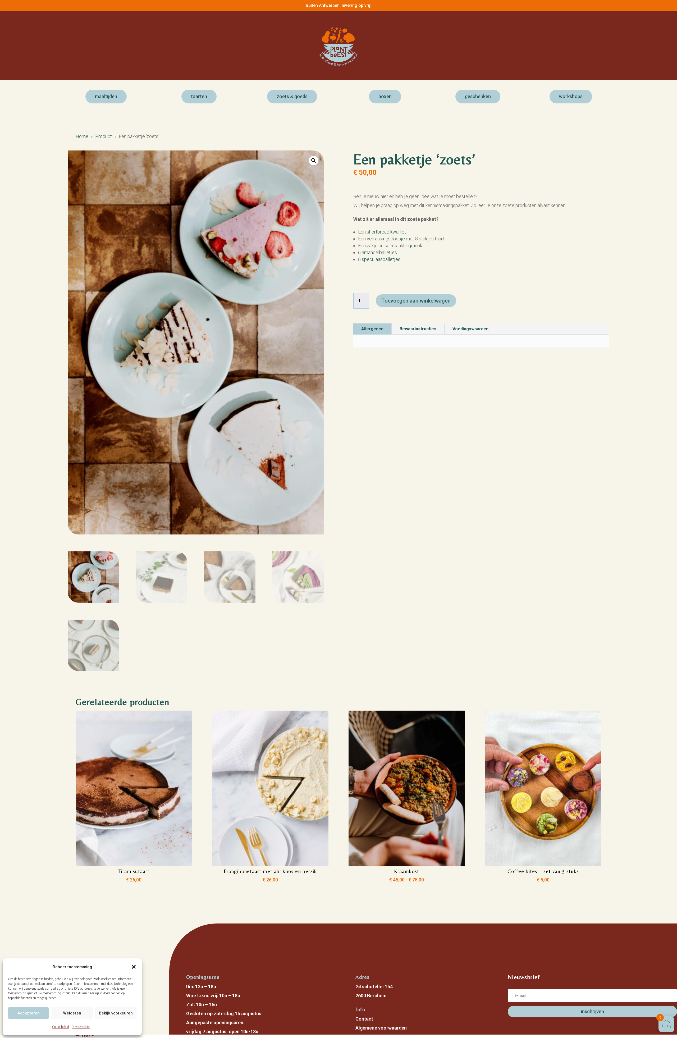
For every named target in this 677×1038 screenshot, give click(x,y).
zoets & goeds (292, 96)
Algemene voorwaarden (381, 1028)
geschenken (478, 96)
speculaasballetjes (381, 259)
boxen (385, 96)
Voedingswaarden (470, 328)
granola (415, 245)
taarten (199, 96)
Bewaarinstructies (418, 328)
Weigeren (72, 1013)
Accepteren (28, 1013)
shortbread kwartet (386, 232)
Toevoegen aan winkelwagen (416, 301)
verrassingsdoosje (386, 238)
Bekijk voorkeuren (116, 1013)
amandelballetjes (379, 252)
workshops (571, 96)
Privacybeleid (81, 1027)
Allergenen (372, 328)
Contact (364, 1019)
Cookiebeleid (60, 1027)
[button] (133, 967)
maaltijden (106, 96)
